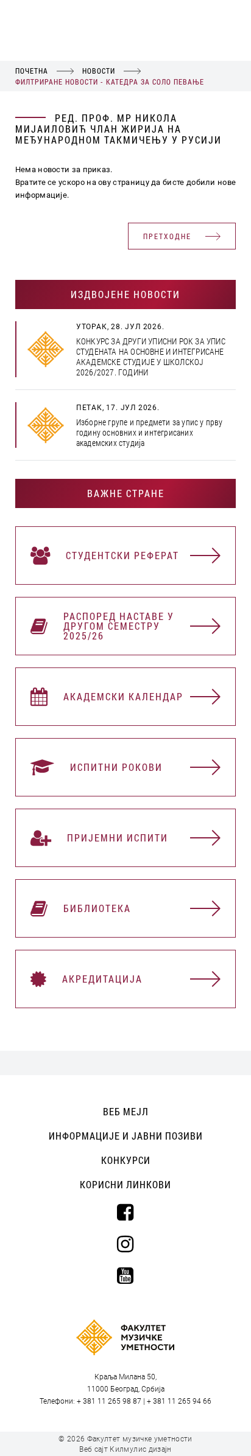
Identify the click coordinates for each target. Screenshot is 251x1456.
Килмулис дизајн (140, 1449)
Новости (98, 70)
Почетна (31, 70)
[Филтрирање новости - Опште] (45, 349)
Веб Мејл (126, 1111)
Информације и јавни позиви (126, 1135)
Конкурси (125, 1160)
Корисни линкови (125, 1184)
